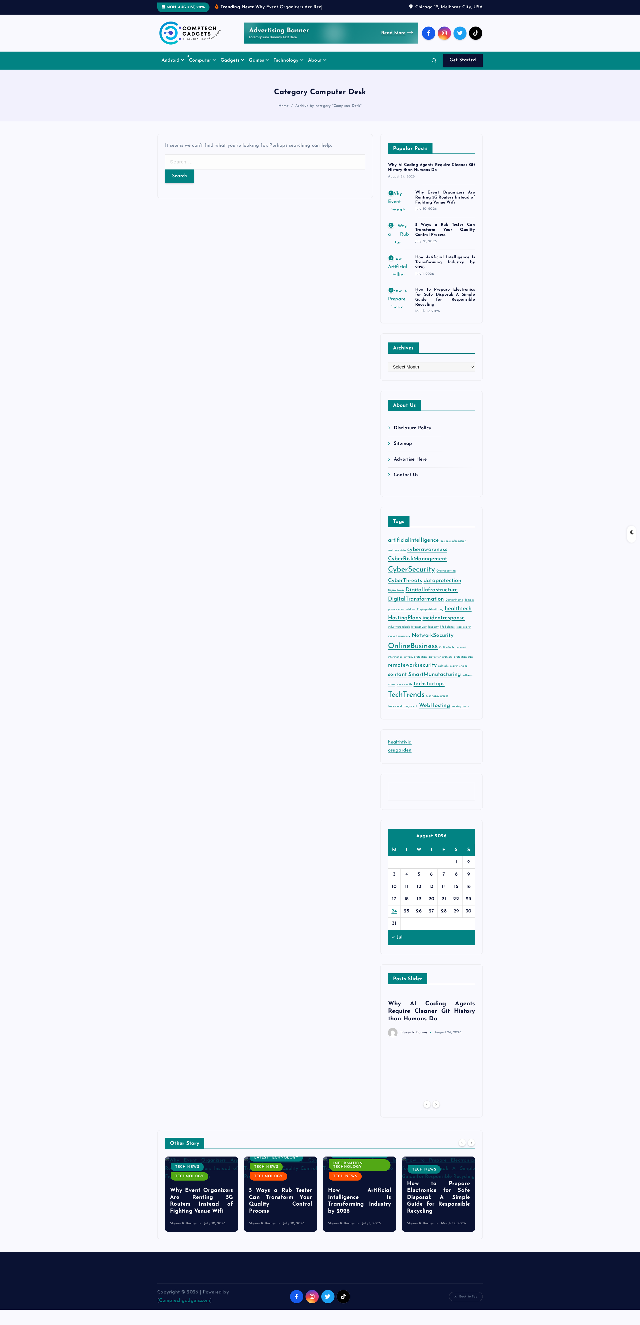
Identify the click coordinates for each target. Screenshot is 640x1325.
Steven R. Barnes (413, 1040)
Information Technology (269, 1173)
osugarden (400, 758)
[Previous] (427, 1112)
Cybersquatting (446, 578)
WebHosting (434, 713)
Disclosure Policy (412, 435)
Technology (286, 68)
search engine (459, 673)
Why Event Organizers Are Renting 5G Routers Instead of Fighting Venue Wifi (445, 205)
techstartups (429, 691)
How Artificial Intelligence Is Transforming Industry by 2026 (445, 270)
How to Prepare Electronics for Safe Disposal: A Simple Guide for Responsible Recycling (359, 1205)
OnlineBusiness (413, 653)
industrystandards (399, 634)
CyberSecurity (411, 577)
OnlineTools (446, 655)
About (315, 68)
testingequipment (437, 703)
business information (453, 548)
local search (463, 634)
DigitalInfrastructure (432, 597)
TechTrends (406, 702)
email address (407, 617)
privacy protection (415, 664)
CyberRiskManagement (417, 566)
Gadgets (230, 68)
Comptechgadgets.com (184, 1308)
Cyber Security (429, 1184)
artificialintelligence (413, 547)
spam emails (404, 692)
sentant (397, 682)
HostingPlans (404, 625)
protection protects (440, 664)
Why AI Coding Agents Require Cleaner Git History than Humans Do (431, 1019)
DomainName (454, 607)
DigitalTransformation (416, 607)
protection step (463, 664)
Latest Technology (197, 1165)
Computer (200, 68)
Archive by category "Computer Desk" (328, 114)
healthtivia (400, 749)
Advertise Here (410, 467)
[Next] (436, 1112)
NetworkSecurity (433, 643)
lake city (433, 634)
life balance (447, 634)
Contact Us (406, 482)
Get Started (463, 68)
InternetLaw (418, 634)
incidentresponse (443, 625)
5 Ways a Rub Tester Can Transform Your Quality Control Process (445, 238)
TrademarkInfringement (403, 714)
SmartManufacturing (434, 682)
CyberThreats (405, 588)
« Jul (397, 945)
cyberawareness (427, 557)
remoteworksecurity (412, 673)
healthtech (458, 616)
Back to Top (468, 1304)
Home (283, 114)
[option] (431, 1023)
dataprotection (442, 588)
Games (256, 68)
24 (394, 919)
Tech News (187, 1175)
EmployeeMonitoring (430, 617)
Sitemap (403, 451)
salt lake (443, 673)
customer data (397, 558)
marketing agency (399, 643)
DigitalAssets (396, 598)
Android (171, 68)
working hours (460, 714)
